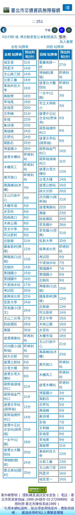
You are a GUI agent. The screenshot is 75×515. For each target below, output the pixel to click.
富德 (7, 119)
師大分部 (10, 356)
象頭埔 (9, 125)
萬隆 (7, 330)
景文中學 (10, 229)
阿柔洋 (9, 68)
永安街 (9, 211)
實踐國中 (10, 279)
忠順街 (9, 267)
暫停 (62, 37)
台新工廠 (10, 80)
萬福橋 (9, 131)
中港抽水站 (12, 284)
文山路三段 (12, 74)
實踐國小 (10, 273)
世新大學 (10, 302)
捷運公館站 (12, 362)
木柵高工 (10, 167)
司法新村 (10, 235)
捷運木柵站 (12, 157)
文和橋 (9, 113)
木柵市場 (10, 205)
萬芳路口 (10, 177)
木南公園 (10, 223)
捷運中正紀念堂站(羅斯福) (12, 429)
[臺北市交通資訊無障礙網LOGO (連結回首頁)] (31, 12)
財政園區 (10, 324)
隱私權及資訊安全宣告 (39, 495)
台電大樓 (10, 368)
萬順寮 (9, 96)
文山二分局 (12, 318)
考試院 (9, 290)
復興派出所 (12, 296)
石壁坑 (9, 137)
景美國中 (45, 224)
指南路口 (10, 217)
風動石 (9, 143)
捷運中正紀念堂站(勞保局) (48, 118)
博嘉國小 (10, 148)
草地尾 (9, 102)
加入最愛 (66, 41)
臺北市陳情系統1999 (40, 504)
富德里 (9, 107)
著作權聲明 (9, 495)
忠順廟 (9, 241)
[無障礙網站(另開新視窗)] (37, 492)
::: (33, 21)
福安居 (9, 62)
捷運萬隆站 (12, 338)
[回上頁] (3, 29)
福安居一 (45, 479)
